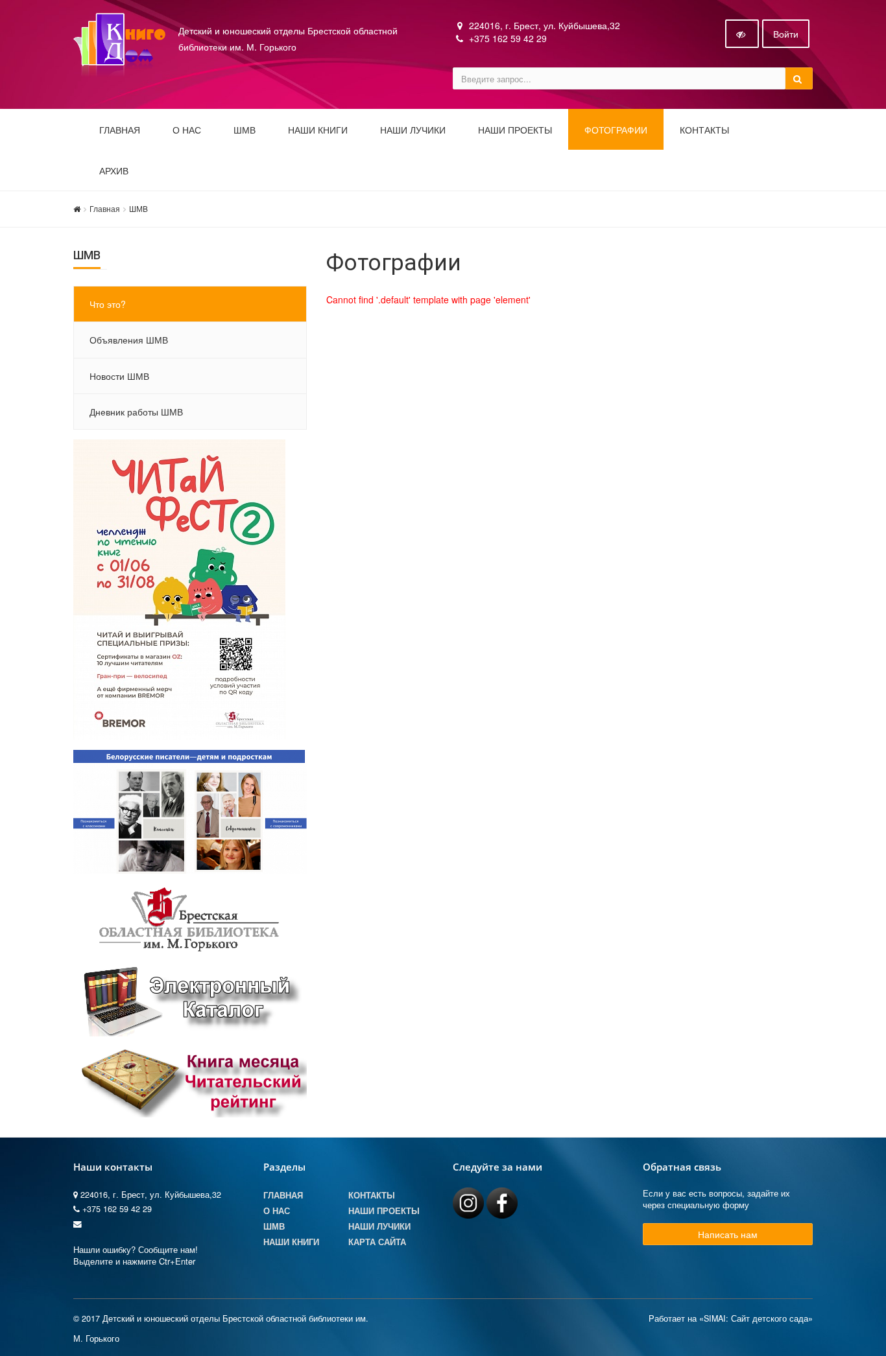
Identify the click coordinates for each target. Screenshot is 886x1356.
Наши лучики (379, 1226)
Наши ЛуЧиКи (413, 130)
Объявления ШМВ (129, 339)
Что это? (108, 304)
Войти (785, 33)
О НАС (187, 130)
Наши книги (318, 130)
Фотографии (615, 130)
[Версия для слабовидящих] (742, 33)
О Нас (276, 1211)
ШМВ (244, 130)
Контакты (704, 130)
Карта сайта (377, 1242)
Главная (119, 130)
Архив (113, 171)
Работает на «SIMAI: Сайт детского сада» (731, 1318)
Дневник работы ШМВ (136, 411)
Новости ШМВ (119, 375)
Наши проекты (515, 130)
